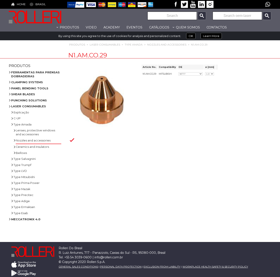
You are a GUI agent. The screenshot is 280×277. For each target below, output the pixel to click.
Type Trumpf (22, 165)
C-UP (17, 118)
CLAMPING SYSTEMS (27, 82)
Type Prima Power (27, 183)
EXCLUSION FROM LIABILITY (162, 266)
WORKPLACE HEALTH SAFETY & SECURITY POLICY (215, 266)
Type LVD (20, 171)
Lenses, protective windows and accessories (35, 132)
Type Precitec (23, 195)
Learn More (211, 36)
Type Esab (21, 213)
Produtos (77, 44)
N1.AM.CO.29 (199, 44)
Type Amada (134, 44)
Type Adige (22, 201)
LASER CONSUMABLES (105, 44)
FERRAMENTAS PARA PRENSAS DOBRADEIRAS (35, 74)
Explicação (21, 112)
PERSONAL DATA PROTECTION (121, 266)
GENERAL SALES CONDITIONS (78, 266)
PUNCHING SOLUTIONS (29, 100)
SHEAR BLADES (23, 94)
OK (191, 36)
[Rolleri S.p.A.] (41, 17)
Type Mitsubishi (24, 177)
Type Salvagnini (25, 159)
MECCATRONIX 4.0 (25, 219)
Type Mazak (22, 189)
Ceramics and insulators (32, 146)
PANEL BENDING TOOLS (29, 88)
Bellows (21, 153)
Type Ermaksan (24, 207)
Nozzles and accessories (166, 44)
